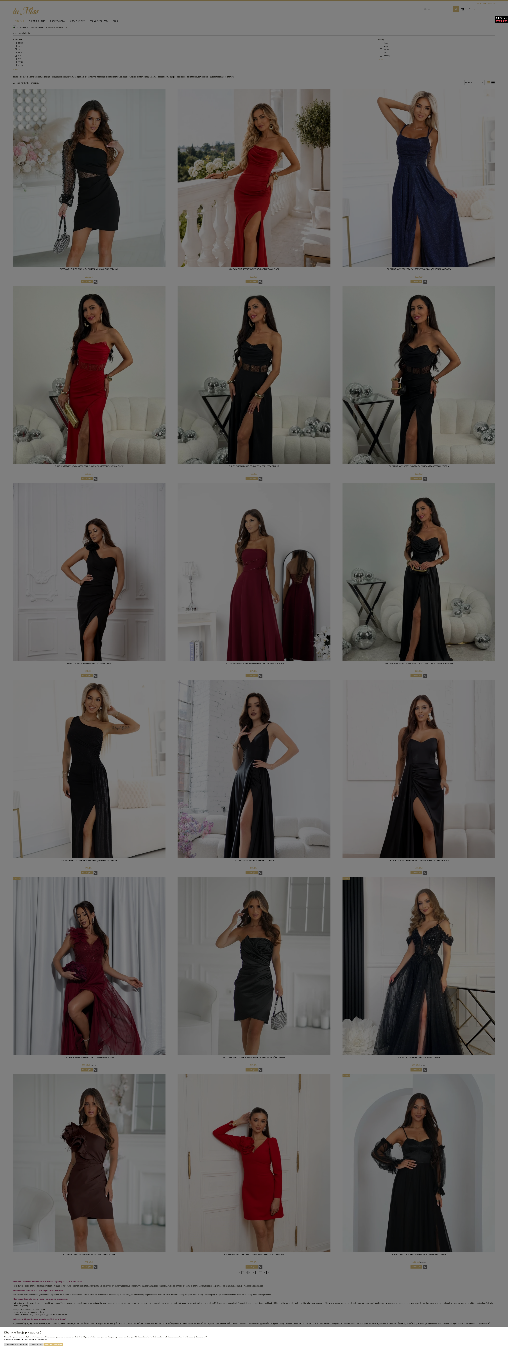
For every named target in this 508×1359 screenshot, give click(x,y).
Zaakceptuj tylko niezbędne (16, 1344)
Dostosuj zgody (36, 1344)
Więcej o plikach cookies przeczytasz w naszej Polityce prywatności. (26, 1339)
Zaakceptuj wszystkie (53, 1344)
